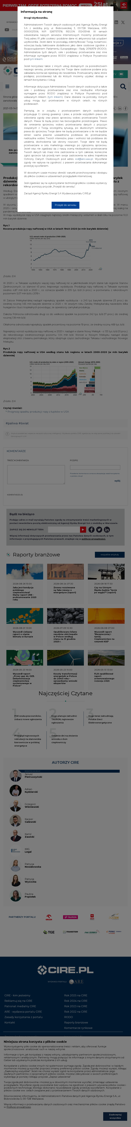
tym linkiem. (36, 59)
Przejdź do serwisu (65, 205)
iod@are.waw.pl (84, 159)
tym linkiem (55, 97)
